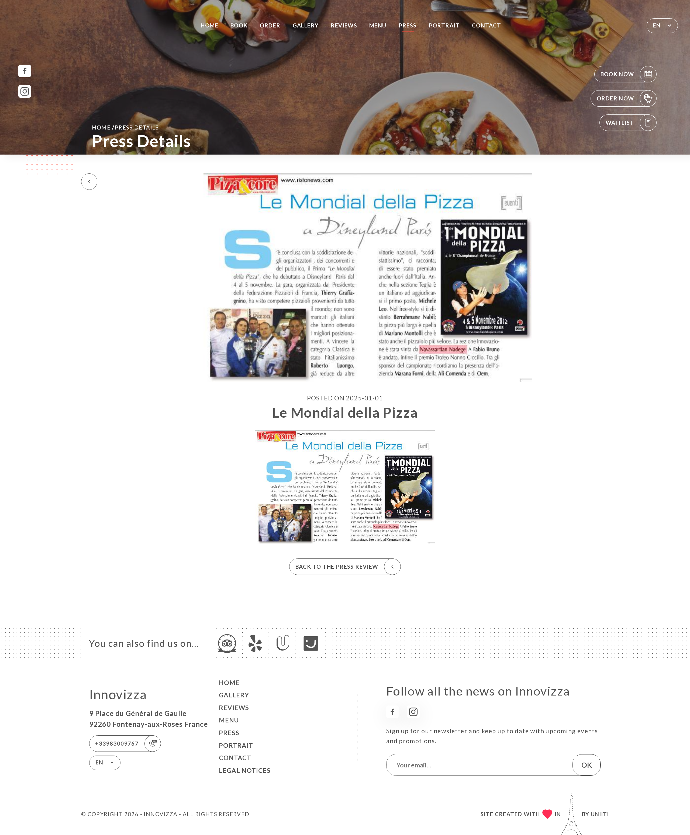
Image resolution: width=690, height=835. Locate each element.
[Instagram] (24, 91)
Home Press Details (125, 127)
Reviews (344, 25)
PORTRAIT (444, 25)
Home (209, 25)
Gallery (306, 25)
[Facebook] (24, 71)
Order (270, 25)
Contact (486, 25)
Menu (378, 25)
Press (408, 25)
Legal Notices (245, 770)
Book (239, 25)
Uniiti (600, 814)
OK (586, 765)
